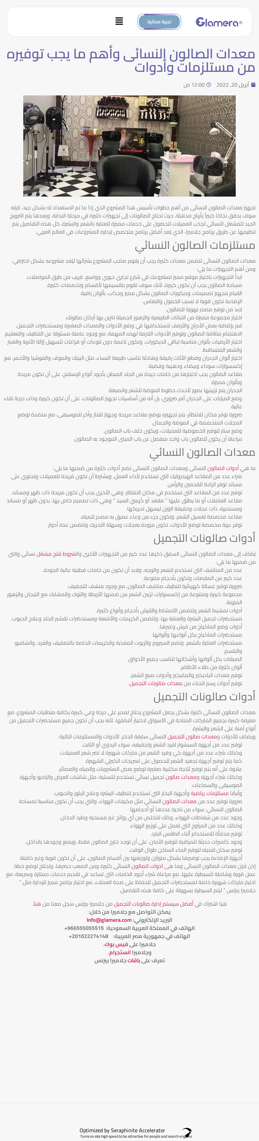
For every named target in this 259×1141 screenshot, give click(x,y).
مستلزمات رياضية (210, 793)
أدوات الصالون (223, 468)
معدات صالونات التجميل (156, 683)
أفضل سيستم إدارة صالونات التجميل (153, 904)
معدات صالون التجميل (191, 736)
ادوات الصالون (147, 866)
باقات (133, 960)
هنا (37, 904)
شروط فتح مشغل (55, 554)
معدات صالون (181, 777)
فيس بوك (116, 944)
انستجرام (120, 952)
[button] (70, 21)
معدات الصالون (179, 801)
